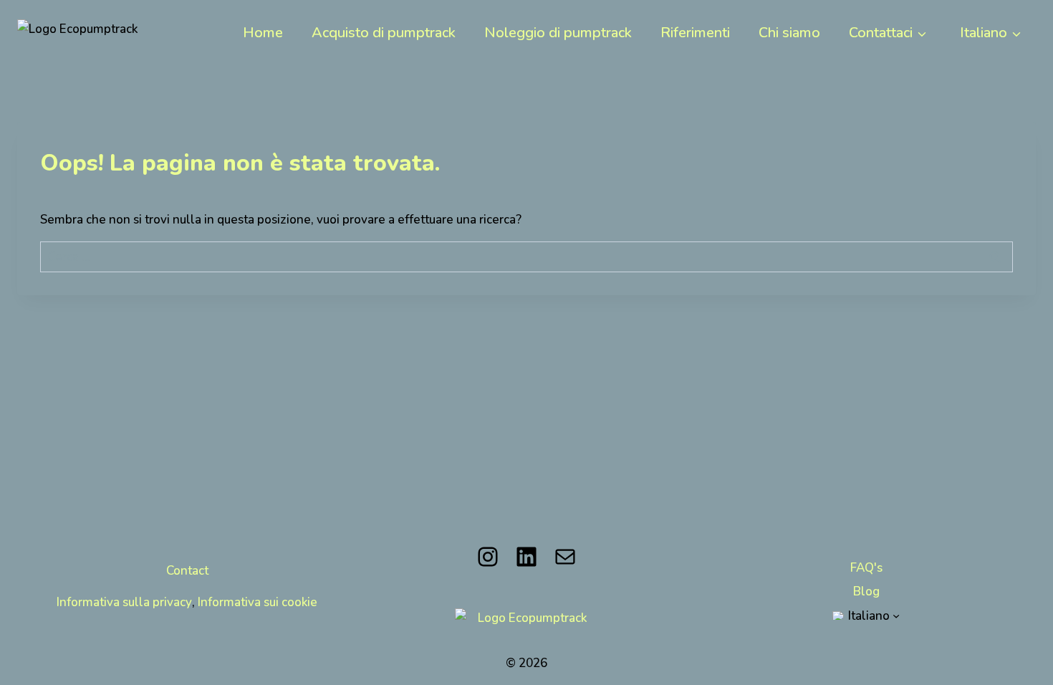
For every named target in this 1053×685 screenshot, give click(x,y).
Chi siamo (789, 32)
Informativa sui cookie (257, 602)
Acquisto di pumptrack (384, 32)
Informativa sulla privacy (124, 602)
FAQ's (866, 567)
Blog (866, 591)
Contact (187, 570)
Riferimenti (695, 32)
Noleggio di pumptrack (558, 32)
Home (263, 32)
